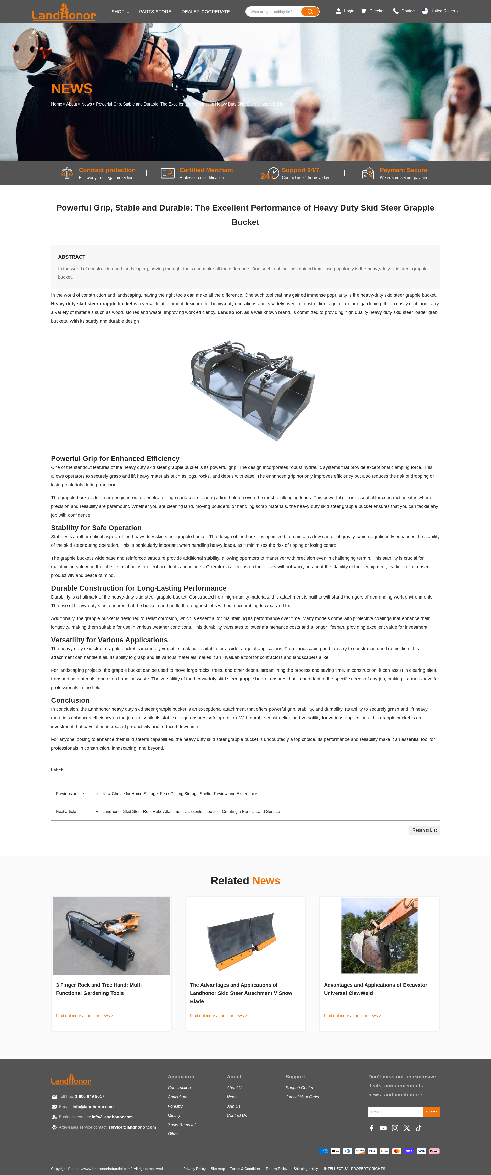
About (71, 104)
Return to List (424, 830)
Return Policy (276, 1169)
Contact (408, 11)
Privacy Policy (194, 1169)
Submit (431, 1112)
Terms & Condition (245, 1169)
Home (56, 104)
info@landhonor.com (93, 1107)
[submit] (310, 11)
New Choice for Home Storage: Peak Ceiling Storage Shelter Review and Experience (156, 794)
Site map (218, 1169)
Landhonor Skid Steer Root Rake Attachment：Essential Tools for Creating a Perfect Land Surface (168, 811)
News (86, 104)
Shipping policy (306, 1169)
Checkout (378, 11)
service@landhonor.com (132, 1127)
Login (349, 11)
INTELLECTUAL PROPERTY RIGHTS (354, 1169)
